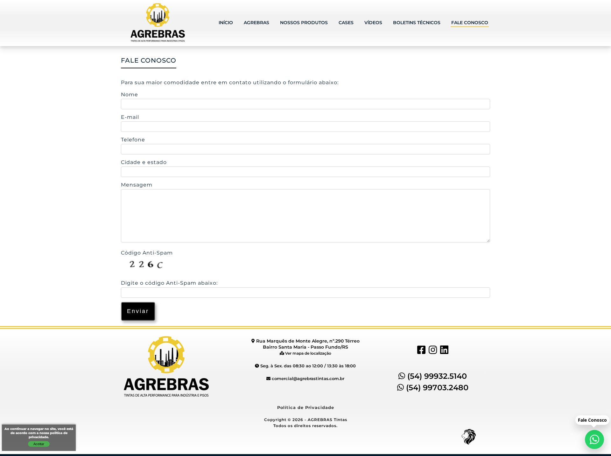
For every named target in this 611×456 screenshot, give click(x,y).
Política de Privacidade (305, 408)
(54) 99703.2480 (436, 388)
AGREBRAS (256, 22)
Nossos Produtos (304, 22)
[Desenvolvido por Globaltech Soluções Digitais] (468, 444)
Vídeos (373, 22)
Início (226, 22)
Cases (346, 22)
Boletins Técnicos (416, 22)
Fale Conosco (469, 22)
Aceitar (38, 444)
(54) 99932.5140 (436, 376)
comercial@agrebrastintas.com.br (307, 379)
